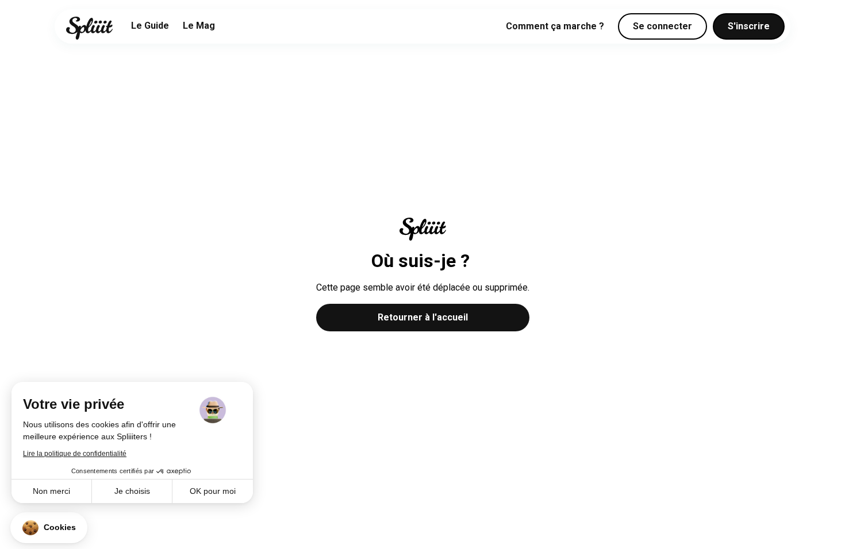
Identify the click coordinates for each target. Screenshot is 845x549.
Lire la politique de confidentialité (74, 454)
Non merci (51, 491)
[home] (89, 28)
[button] (48, 527)
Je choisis (132, 491)
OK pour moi (213, 491)
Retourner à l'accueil (423, 317)
